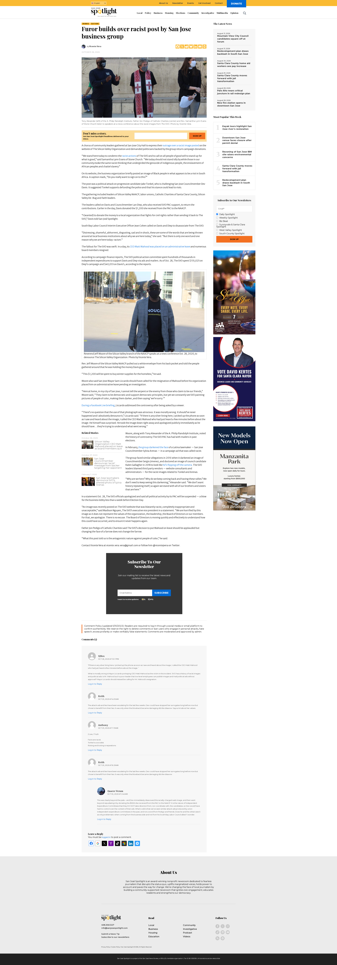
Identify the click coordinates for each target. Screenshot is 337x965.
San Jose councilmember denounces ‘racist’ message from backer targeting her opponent (108, 463)
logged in (106, 837)
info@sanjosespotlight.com (114, 928)
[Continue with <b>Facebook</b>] (91, 843)
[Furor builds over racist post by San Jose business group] (144, 87)
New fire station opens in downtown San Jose (231, 104)
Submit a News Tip (110, 934)
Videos (186, 936)
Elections (94, 24)
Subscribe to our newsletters (115, 937)
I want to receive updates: (128, 599)
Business (86, 24)
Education (153, 936)
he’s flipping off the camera (177, 465)
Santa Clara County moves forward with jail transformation (232, 78)
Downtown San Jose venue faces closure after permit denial (237, 140)
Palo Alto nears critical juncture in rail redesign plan (233, 92)
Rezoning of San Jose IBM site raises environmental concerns (237, 155)
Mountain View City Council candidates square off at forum (233, 39)
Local (151, 925)
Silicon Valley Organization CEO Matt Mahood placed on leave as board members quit (109, 445)
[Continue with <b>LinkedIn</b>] (130, 843)
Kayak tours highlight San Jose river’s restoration (237, 127)
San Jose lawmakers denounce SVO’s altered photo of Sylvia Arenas (109, 481)
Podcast (187, 932)
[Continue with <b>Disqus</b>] (137, 843)
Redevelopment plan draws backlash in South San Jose (233, 52)
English (97, 3)
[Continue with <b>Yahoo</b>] (111, 843)
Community (189, 925)
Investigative (190, 929)
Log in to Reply (95, 684)
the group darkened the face (153, 447)
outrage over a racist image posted (180, 145)
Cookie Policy (115, 947)
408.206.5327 (107, 925)
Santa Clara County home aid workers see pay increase (233, 64)
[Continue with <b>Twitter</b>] (104, 843)
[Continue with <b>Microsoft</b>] (124, 843)
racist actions (129, 155)
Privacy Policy (105, 947)
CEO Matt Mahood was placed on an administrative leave (160, 246)
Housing (152, 932)
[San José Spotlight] (106, 12)
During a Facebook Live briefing (98, 405)
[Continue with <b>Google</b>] (97, 843)
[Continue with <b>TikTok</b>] (117, 843)
